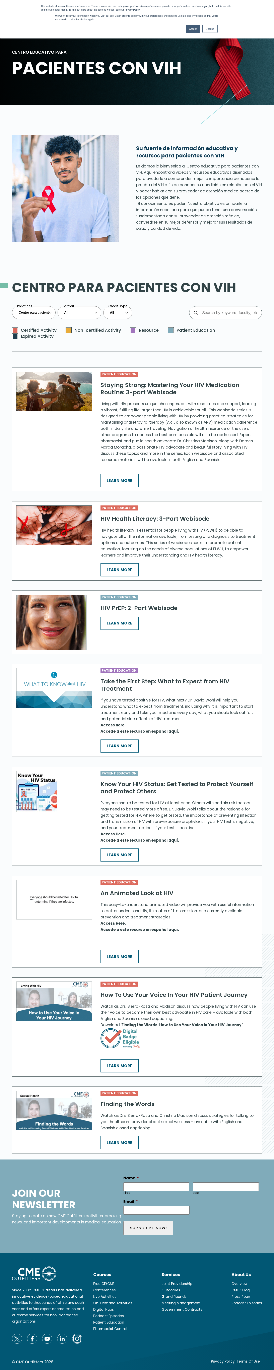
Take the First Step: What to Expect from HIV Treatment (164, 685)
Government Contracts (182, 1309)
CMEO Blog (240, 1290)
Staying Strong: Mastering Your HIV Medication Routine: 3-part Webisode (169, 388)
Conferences (104, 1290)
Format (68, 306)
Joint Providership (177, 1283)
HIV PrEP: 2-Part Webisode (139, 608)
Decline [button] (210, 28)
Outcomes (171, 1290)
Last (196, 1192)
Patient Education (119, 374)
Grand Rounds (174, 1296)
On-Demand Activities (112, 1303)
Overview (239, 1283)
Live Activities (104, 1296)
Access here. (113, 725)
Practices (24, 306)
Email (130, 1201)
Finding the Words (127, 1104)
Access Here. (113, 834)
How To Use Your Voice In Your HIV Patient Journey (174, 995)
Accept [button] (193, 28)
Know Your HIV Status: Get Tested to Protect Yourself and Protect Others (176, 787)
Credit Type (117, 306)
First (127, 1192)
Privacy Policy (223, 1361)
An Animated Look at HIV (137, 893)
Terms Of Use (248, 1361)
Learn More (119, 480)
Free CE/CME (103, 1283)
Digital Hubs (103, 1309)
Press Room (241, 1296)
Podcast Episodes (108, 1316)
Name (131, 1178)
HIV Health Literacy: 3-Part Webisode (154, 519)
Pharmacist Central (110, 1328)
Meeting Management (181, 1303)
